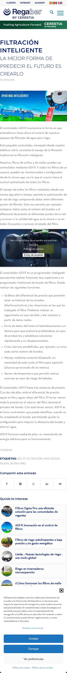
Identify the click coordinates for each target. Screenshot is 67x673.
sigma (4, 463)
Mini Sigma (52, 458)
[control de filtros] (33, 106)
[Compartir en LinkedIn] (47, 484)
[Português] (54, 2)
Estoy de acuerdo (33, 255)
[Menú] (58, 13)
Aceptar (33, 638)
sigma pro (18, 463)
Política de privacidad (42, 668)
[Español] (51, 2)
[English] (61, 2)
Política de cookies (21, 668)
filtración (34, 458)
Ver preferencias (34, 659)
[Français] (57, 2)
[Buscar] (49, 13)
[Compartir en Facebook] (7, 484)
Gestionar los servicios (32, 628)
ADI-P (21, 458)
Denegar (33, 648)
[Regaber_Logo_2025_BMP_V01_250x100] (28, 13)
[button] (61, 590)
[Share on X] (20, 484)
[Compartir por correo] (60, 484)
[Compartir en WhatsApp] (33, 484)
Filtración (7, 79)
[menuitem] (11, 3)
